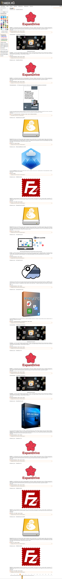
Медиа (11, 6)
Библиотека (20, 6)
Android (18, 56)
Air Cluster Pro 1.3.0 (19, 234)
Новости (31, 6)
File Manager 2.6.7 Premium (20, 34)
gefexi (12, 115)
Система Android (12, 34)
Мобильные (26, 6)
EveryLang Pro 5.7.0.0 (19, 289)
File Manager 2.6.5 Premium (20, 375)
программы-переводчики (17, 321)
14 (48, 574)
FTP (13, 143)
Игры (7, 6)
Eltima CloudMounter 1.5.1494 (21, 146)
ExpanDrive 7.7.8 (19, 438)
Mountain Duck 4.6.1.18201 (20, 117)
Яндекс (31, 321)
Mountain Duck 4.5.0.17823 (20, 516)
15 (51, 574)
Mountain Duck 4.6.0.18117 (20, 205)
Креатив (15, 6)
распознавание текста (24, 321)
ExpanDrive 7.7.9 (19, 350)
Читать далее (11, 29)
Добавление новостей (4, 39)
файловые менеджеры (14, 56)
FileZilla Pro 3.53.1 (19, 488)
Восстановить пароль (3, 13)
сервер (12, 143)
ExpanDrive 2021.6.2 (19, 9)
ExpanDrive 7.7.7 (19, 463)
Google (21, 56)
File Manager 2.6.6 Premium (20, 324)
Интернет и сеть (12, 9)
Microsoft (12, 321)
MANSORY (12, 32)
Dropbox (24, 56)
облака (18, 81)
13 (45, 574)
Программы (3, 6)
